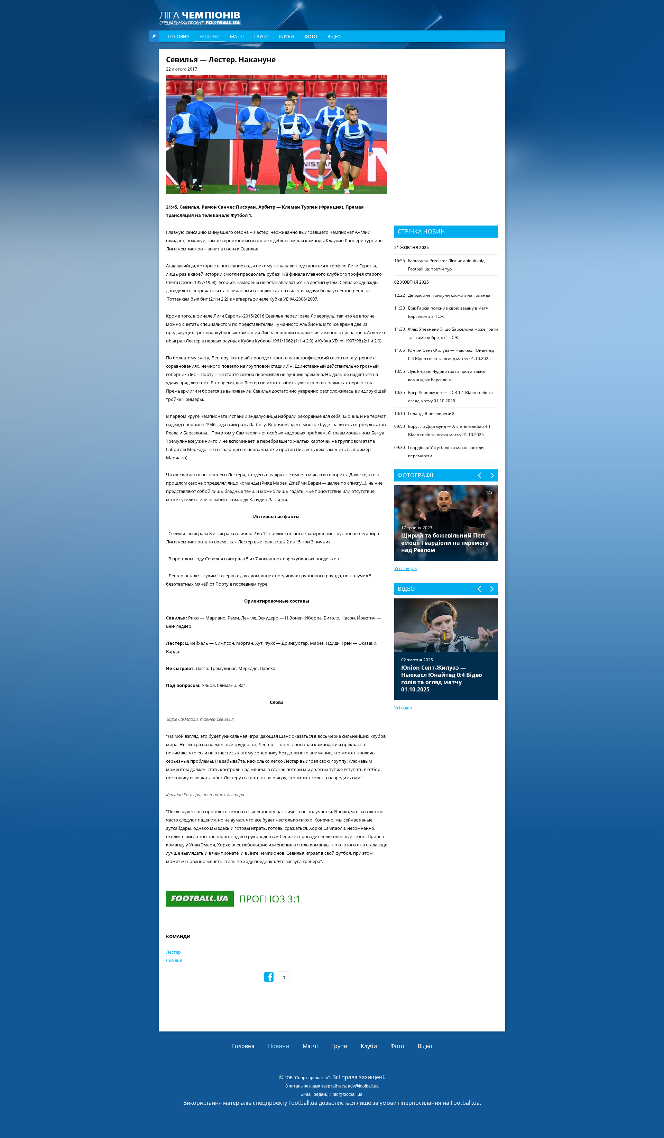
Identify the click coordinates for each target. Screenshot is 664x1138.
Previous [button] (480, 475)
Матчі (237, 36)
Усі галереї (405, 568)
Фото (310, 36)
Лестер (173, 952)
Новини (210, 36)
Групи (261, 36)
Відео (334, 36)
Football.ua (465, 1103)
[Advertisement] (446, 99)
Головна (178, 36)
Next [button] (492, 475)
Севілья (174, 960)
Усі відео (403, 708)
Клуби (286, 36)
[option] (446, 649)
